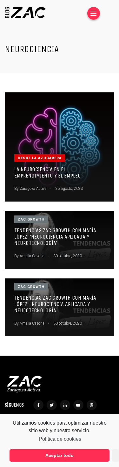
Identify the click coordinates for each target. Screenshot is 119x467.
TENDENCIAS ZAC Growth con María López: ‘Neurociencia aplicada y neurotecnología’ (55, 236)
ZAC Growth (31, 219)
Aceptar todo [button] (59, 455)
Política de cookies (60, 439)
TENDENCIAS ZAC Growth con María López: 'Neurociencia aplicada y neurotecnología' (55, 304)
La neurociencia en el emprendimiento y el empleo (47, 172)
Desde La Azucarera (40, 158)
